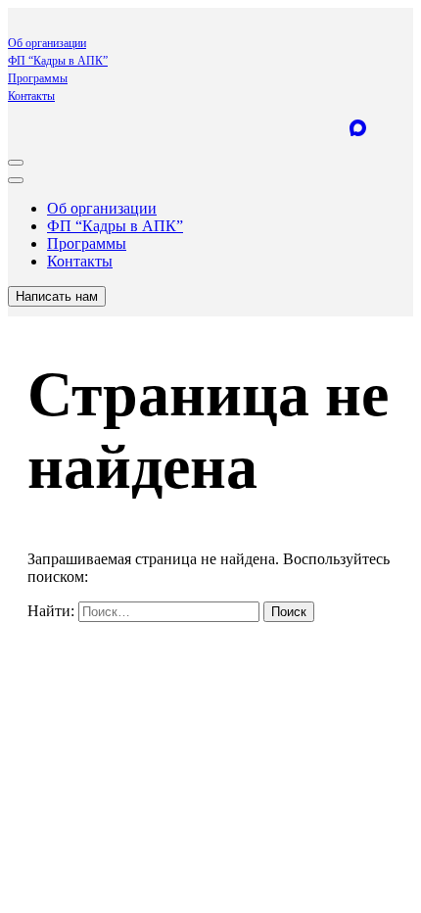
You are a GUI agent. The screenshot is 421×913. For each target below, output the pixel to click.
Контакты (31, 96)
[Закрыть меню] (15, 180)
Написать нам (57, 296)
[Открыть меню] (15, 163)
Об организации (47, 43)
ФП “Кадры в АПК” (58, 61)
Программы (38, 78)
